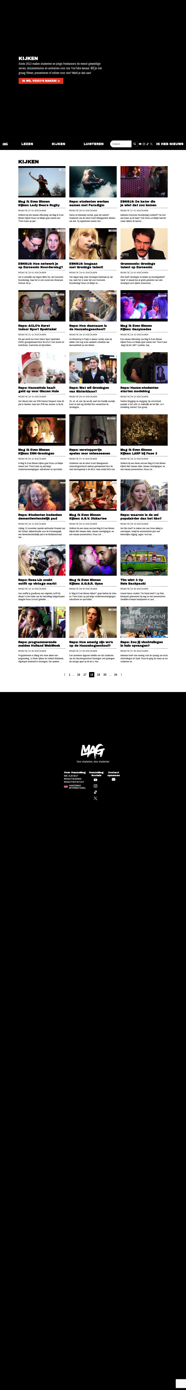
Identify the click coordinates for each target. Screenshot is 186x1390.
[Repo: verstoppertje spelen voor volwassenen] (93, 430)
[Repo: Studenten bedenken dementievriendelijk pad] (42, 495)
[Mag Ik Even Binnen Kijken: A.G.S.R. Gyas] (93, 560)
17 (84, 675)
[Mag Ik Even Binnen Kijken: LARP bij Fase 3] (144, 430)
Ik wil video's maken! (39, 80)
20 (104, 675)
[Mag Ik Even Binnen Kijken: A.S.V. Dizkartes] (93, 495)
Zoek (135, 143)
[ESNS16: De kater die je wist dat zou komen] (144, 181)
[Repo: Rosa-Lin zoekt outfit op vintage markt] (42, 560)
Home (5, 143)
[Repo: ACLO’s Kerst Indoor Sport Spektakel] (42, 305)
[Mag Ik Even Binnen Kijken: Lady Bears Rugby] (42, 181)
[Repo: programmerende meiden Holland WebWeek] (42, 622)
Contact (114, 736)
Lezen (27, 144)
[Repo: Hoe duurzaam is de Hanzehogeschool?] (93, 305)
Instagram (144, 144)
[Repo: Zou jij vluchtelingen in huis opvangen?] (144, 622)
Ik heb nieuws (169, 144)
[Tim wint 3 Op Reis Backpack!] (144, 560)
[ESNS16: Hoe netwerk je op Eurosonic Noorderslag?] (42, 243)
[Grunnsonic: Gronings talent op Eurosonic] (144, 243)
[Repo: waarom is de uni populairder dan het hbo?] (144, 495)
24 (115, 675)
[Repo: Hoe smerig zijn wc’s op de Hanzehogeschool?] (93, 622)
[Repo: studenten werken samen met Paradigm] (93, 181)
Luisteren (94, 144)
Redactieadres (73, 735)
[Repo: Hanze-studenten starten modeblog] (144, 367)
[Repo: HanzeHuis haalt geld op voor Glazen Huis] (42, 367)
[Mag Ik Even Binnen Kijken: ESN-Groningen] (42, 430)
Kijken (58, 144)
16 (78, 675)
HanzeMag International (77, 743)
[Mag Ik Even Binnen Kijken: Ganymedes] (144, 305)
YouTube (140, 144)
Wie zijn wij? (71, 732)
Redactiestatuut (74, 738)
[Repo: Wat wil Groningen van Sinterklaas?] (93, 367)
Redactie (23, 210)
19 (98, 675)
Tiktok (148, 144)
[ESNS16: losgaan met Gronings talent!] (93, 243)
